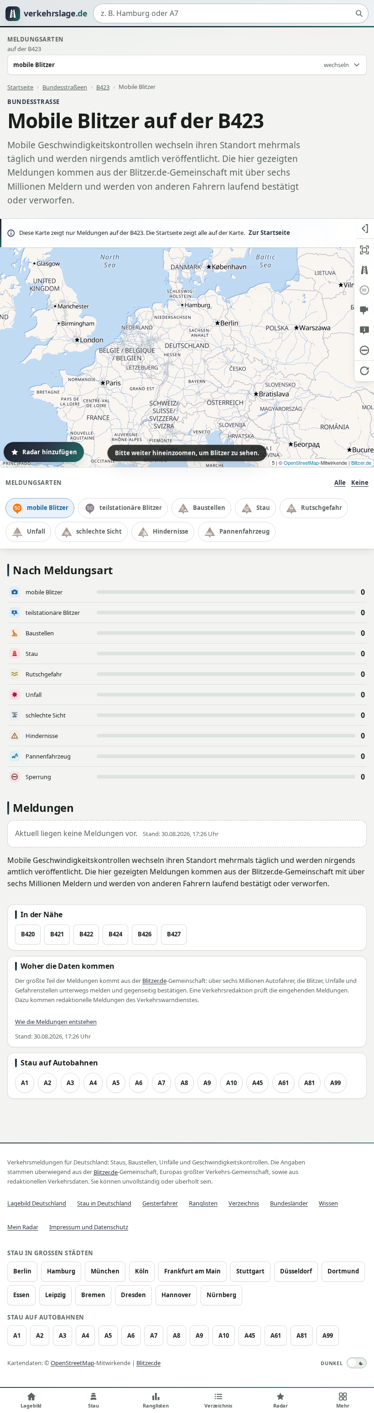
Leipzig (55, 1295)
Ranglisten (203, 1203)
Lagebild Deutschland (36, 1203)
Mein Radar (22, 1227)
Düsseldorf (296, 1271)
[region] (187, 343)
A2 (47, 1083)
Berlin (22, 1271)
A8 (184, 1083)
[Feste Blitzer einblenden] (364, 310)
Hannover (176, 1295)
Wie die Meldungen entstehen (56, 1022)
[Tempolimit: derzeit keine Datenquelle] (364, 290)
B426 (144, 934)
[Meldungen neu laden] (364, 370)
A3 (70, 1083)
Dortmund (343, 1271)
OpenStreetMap (301, 462)
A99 (335, 1083)
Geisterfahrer (160, 1203)
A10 (231, 1083)
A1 (24, 1083)
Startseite (20, 87)
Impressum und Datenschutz (88, 1227)
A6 (138, 1083)
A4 (93, 1083)
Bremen (93, 1295)
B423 (102, 87)
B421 (57, 934)
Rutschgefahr (321, 508)
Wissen (328, 1203)
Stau (263, 508)
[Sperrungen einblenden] (364, 350)
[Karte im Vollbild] (364, 250)
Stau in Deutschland (104, 1203)
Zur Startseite (269, 233)
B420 (28, 934)
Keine (360, 482)
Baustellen (209, 508)
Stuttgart (250, 1271)
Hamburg (61, 1271)
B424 (115, 934)
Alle (340, 482)
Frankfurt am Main (192, 1271)
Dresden (133, 1295)
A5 (115, 1083)
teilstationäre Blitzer (130, 508)
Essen (21, 1295)
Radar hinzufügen (49, 452)
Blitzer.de (361, 462)
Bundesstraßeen (64, 87)
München (105, 1271)
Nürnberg (221, 1295)
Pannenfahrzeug (244, 531)
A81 (309, 1083)
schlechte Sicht (99, 531)
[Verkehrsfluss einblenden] (364, 270)
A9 (207, 1083)
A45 (257, 1083)
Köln (142, 1271)
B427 (174, 934)
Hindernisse (170, 531)
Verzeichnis (244, 1203)
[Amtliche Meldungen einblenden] (364, 330)
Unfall (36, 531)
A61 (283, 1083)
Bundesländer (289, 1203)
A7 (161, 1083)
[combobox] (231, 14)
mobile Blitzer (47, 508)
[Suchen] (359, 13)
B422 (86, 934)
